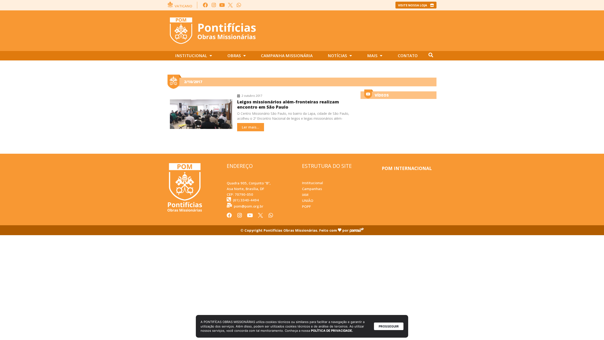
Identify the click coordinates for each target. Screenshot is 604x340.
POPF (306, 206)
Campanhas (312, 188)
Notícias (337, 55)
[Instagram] (214, 5)
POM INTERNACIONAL (407, 168)
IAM (305, 194)
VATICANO (183, 6)
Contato (408, 55)
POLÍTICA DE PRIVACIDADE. (332, 330)
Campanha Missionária (287, 55)
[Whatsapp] (239, 5)
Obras (234, 55)
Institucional (191, 55)
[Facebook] (205, 5)
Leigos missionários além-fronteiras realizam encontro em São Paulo (288, 104)
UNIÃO (307, 200)
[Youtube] (222, 5)
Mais (372, 55)
